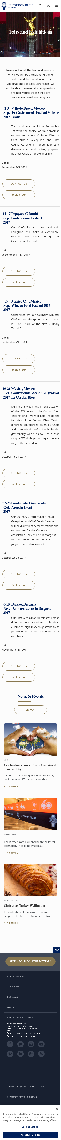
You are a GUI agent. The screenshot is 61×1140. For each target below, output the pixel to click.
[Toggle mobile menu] (57, 6)
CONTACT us (19, 271)
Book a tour (18, 194)
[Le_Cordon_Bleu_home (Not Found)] (18, 6)
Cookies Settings (30, 1126)
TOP (56, 950)
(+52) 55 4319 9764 (26, 1036)
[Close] (57, 1109)
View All (30, 709)
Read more (11, 786)
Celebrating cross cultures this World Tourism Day (30, 767)
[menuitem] (40, 6)
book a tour (18, 282)
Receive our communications (30, 961)
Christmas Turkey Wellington (24, 906)
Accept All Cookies (30, 1134)
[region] (30, 1122)
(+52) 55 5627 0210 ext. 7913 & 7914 (24, 1033)
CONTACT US (19, 183)
